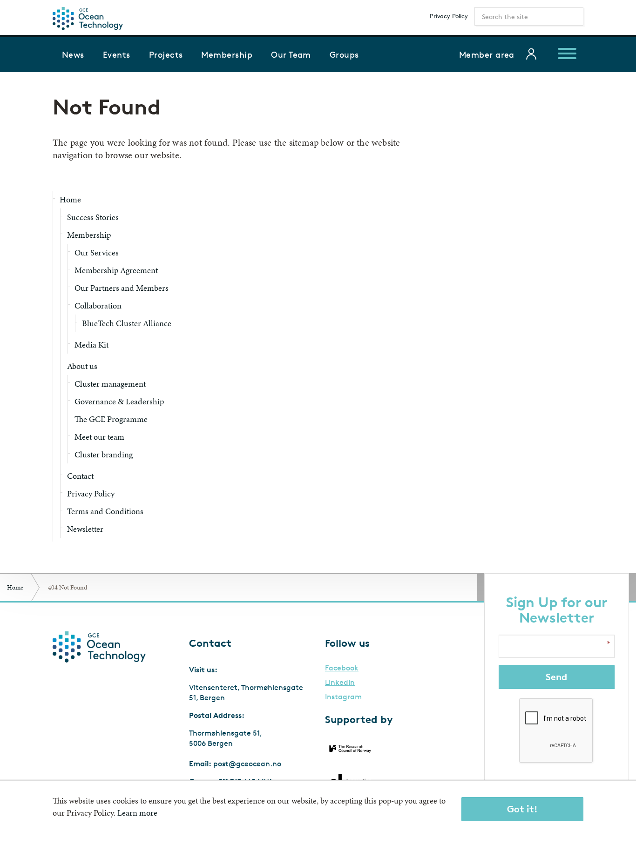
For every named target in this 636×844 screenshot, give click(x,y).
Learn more (137, 812)
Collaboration (98, 305)
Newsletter (85, 529)
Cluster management (110, 383)
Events (116, 54)
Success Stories (93, 217)
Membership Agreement (116, 270)
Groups (344, 54)
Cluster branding (103, 454)
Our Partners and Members (121, 288)
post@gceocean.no (247, 763)
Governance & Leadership (119, 401)
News (73, 54)
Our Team (291, 54)
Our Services (96, 252)
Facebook (342, 668)
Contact (80, 476)
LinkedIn (340, 682)
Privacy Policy (449, 16)
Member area (486, 54)
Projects (166, 54)
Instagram (343, 697)
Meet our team (99, 436)
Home (70, 199)
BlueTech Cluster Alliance (126, 323)
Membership (226, 54)
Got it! (522, 809)
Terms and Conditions (105, 511)
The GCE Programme (111, 419)
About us (82, 366)
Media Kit (91, 344)
